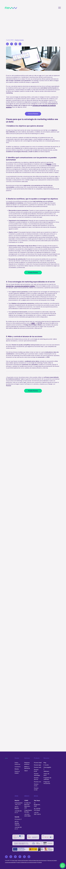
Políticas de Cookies (52, 860)
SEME (33, 323)
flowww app (37, 765)
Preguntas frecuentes (47, 782)
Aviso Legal (14, 860)
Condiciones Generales (10, 862)
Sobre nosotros (17, 763)
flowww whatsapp (37, 774)
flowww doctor (36, 778)
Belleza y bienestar (32, 454)
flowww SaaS (38, 762)
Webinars (46, 771)
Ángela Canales (19, 40)
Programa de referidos (47, 778)
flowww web (37, 767)
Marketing (30, 424)
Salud (17, 515)
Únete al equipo (17, 772)
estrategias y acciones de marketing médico (20, 286)
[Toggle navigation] (59, 7)
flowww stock (36, 785)
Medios (17, 769)
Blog (45, 762)
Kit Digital (39, 862)
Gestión (36, 485)
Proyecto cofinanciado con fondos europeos (26, 862)
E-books (46, 765)
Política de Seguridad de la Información (38, 860)
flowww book (36, 770)
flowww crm (37, 782)
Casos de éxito (46, 774)
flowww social (36, 789)
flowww (48, 164)
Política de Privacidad (23, 860)
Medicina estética (21, 424)
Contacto (17, 766)
